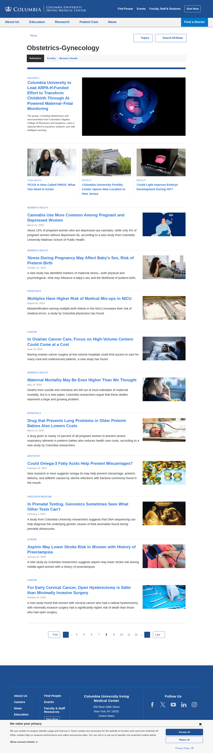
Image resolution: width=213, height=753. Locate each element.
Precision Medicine (39, 496)
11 (128, 634)
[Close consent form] (200, 724)
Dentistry (33, 456)
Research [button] (62, 22)
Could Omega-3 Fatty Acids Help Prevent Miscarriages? (80, 463)
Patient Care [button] (89, 22)
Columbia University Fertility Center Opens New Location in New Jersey (103, 189)
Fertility (51, 58)
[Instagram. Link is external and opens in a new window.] (194, 705)
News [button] (112, 22)
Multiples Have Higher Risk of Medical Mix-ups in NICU (79, 298)
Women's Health (68, 58)
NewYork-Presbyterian (130, 676)
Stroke (32, 539)
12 (136, 634)
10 (121, 634)
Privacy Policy (183, 748)
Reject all (184, 739)
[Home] (45, 8)
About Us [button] (12, 22)
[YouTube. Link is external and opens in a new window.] (173, 705)
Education (21, 714)
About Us (20, 696)
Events (141, 8)
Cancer (32, 332)
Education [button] (37, 22)
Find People (125, 8)
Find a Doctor (194, 22)
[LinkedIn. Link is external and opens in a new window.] (184, 705)
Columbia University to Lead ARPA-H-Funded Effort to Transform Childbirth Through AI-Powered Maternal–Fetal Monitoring (50, 95)
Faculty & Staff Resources (54, 710)
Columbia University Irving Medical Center (85, 675)
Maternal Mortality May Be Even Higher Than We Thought (81, 380)
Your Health (34, 180)
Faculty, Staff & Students (165, 8)
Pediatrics (33, 78)
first (55, 634)
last (157, 634)
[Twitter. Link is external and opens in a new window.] (163, 705)
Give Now (193, 8)
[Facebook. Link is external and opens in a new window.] (152, 705)
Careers (19, 702)
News (33, 35)
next (147, 635)
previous (66, 635)
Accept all (184, 732)
